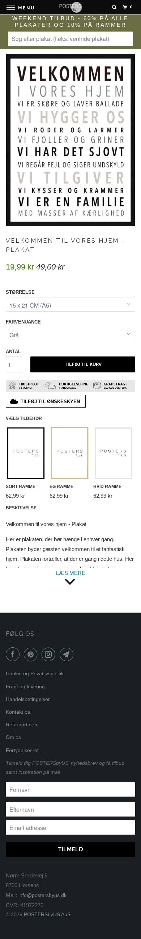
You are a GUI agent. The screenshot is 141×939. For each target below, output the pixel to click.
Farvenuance (23, 322)
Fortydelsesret (22, 750)
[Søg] (114, 7)
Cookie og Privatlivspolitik (35, 673)
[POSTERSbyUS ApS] (70, 7)
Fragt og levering (25, 686)
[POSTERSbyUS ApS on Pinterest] (32, 654)
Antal (13, 351)
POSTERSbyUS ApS (47, 914)
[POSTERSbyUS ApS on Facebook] (14, 654)
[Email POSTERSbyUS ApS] (68, 654)
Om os (13, 737)
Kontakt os (18, 712)
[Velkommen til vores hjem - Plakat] (70, 140)
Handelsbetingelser (28, 699)
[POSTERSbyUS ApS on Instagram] (50, 654)
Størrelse (20, 292)
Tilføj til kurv (83, 364)
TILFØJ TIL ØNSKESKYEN (50, 401)
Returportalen (21, 724)
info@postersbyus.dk (42, 895)
